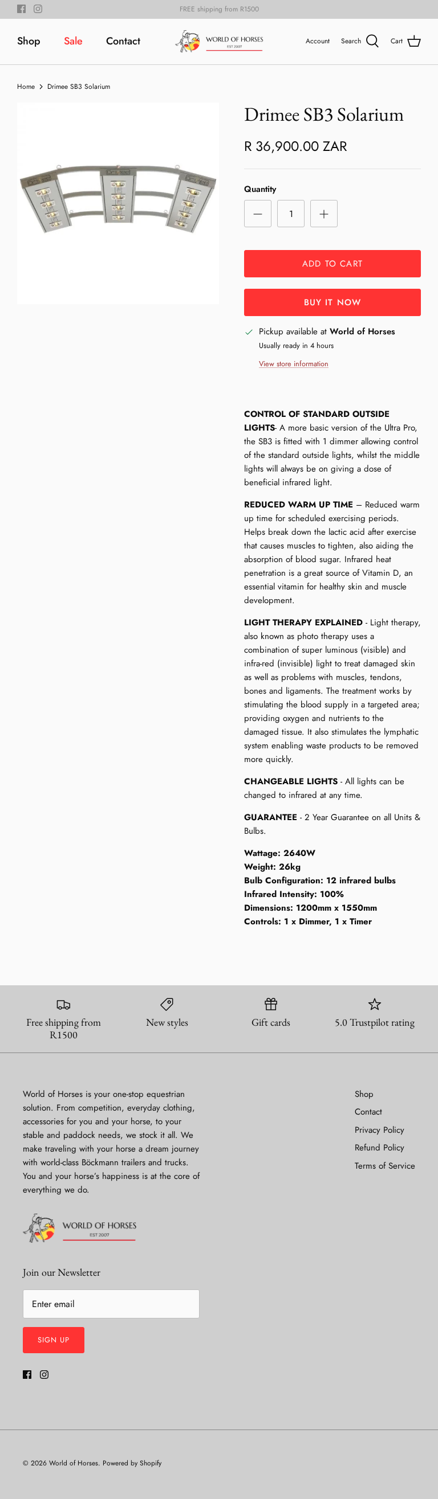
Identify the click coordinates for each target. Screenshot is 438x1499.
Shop (28, 41)
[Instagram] (38, 9)
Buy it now (333, 302)
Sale (73, 41)
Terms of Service (385, 1166)
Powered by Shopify (132, 1463)
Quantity (260, 189)
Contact (123, 41)
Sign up (54, 1339)
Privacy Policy (379, 1130)
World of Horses (73, 1463)
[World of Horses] (219, 41)
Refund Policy (379, 1147)
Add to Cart (332, 263)
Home (26, 86)
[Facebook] (21, 9)
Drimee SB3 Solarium (78, 86)
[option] (118, 203)
